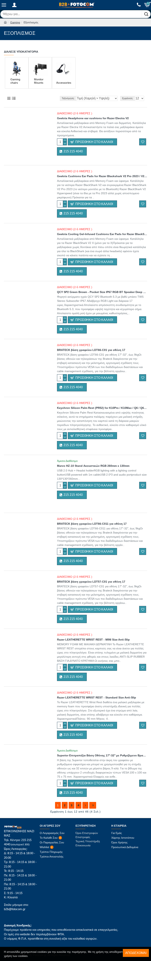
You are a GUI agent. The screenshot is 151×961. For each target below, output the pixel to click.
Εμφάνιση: (127, 98)
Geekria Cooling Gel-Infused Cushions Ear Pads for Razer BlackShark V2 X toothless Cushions (102, 234)
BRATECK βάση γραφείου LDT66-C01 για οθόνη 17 (91, 349)
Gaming (15, 22)
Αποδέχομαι (135, 953)
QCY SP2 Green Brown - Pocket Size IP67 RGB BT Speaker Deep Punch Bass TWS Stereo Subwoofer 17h (102, 292)
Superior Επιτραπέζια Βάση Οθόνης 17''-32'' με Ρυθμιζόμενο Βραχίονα (102, 755)
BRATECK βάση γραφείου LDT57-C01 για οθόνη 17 (91, 581)
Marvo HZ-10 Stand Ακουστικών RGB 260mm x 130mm (93, 465)
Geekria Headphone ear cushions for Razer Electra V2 (93, 118)
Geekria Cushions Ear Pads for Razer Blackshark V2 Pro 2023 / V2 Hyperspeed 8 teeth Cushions (102, 176)
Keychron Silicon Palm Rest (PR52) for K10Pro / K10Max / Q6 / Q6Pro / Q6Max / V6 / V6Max (102, 407)
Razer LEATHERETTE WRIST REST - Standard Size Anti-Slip (96, 697)
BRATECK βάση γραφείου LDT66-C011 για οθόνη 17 (92, 523)
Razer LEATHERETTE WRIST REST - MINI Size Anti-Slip (93, 639)
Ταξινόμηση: (68, 98)
